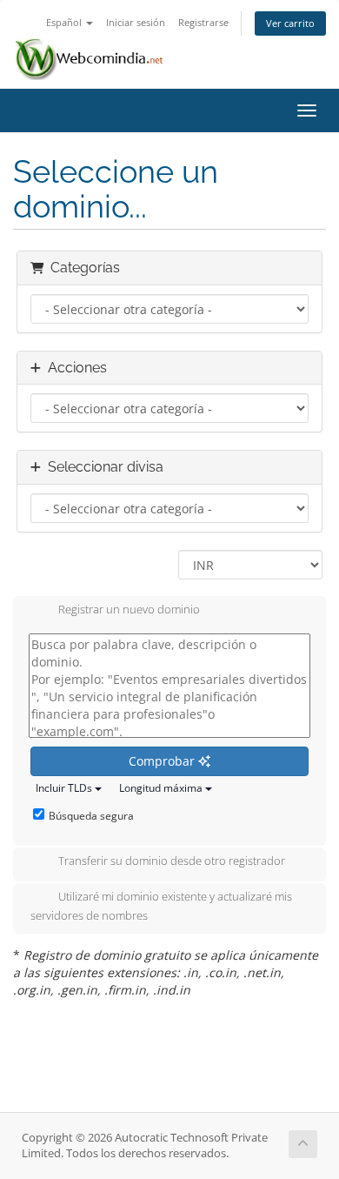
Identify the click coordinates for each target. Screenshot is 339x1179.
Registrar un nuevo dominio (129, 610)
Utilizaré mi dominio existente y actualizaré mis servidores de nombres (161, 906)
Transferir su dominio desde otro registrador (171, 861)
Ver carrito (290, 23)
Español (65, 22)
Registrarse (203, 22)
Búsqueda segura (91, 815)
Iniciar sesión (135, 22)
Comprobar (163, 761)
